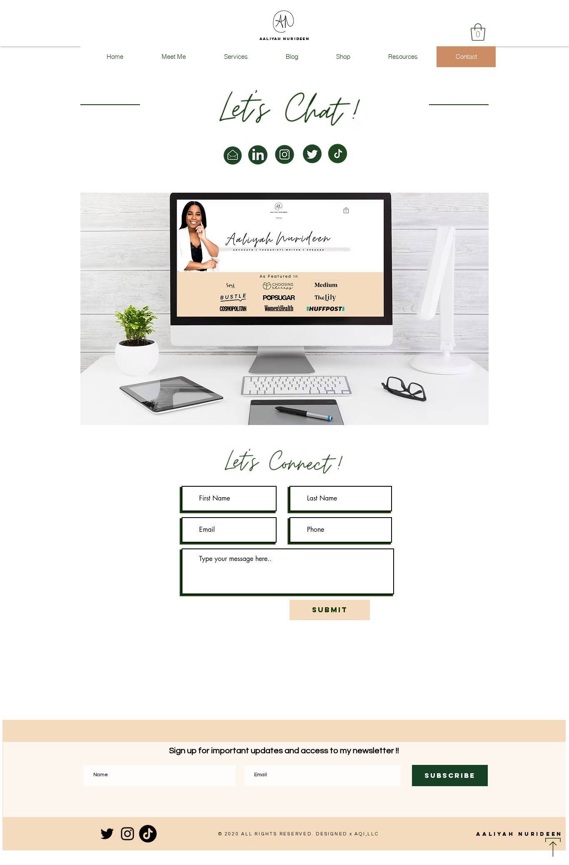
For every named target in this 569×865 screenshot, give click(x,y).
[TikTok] (148, 833)
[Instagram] (127, 833)
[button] (478, 32)
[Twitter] (107, 833)
